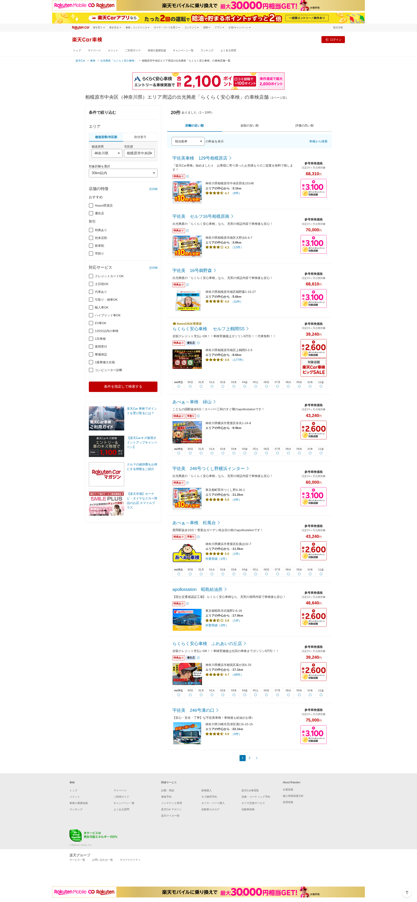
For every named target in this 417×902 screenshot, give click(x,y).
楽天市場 (338, 27)
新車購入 (206, 790)
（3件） (236, 734)
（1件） (236, 553)
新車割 (99, 245)
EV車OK (100, 323)
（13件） (237, 247)
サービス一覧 (77, 859)
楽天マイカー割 (170, 815)
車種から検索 (318, 141)
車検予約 (166, 796)
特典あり (101, 230)
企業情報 (288, 789)
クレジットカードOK (109, 276)
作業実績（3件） (216, 625)
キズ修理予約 (209, 796)
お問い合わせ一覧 (102, 859)
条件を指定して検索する (123, 386)
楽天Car (80, 60)
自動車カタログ (210, 809)
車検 (92, 60)
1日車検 (100, 338)
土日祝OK (101, 284)
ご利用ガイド (133, 50)
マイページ (94, 50)
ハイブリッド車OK (108, 315)
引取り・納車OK (106, 299)
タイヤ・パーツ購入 (213, 803)
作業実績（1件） (216, 558)
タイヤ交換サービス (253, 803)
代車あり (101, 291)
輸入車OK (101, 307)
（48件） (237, 674)
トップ (77, 50)
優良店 (99, 213)
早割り (99, 253)
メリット (113, 50)
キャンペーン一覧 (183, 50)
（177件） (238, 360)
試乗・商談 (167, 790)
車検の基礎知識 (157, 50)
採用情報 (288, 802)
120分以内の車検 (106, 331)
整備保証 (101, 354)
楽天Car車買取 (250, 790)
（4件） (236, 499)
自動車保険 (248, 809)
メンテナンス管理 (171, 803)
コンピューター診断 (108, 370)
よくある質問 (228, 50)
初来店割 (101, 238)
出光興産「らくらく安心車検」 (118, 60)
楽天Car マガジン (171, 809)
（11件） (237, 301)
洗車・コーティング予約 (256, 796)
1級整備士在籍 (105, 362)
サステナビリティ (130, 859)
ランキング (206, 50)
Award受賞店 (104, 205)
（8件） (236, 193)
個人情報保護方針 (293, 795)
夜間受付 (101, 346)
